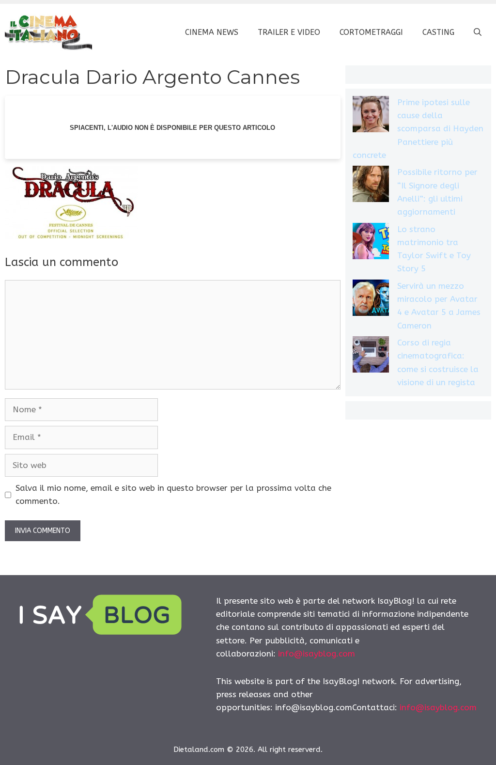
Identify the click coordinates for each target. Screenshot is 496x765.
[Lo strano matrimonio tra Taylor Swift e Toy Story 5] (371, 243)
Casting (438, 32)
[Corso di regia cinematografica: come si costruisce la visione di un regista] (371, 356)
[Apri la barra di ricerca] (477, 32)
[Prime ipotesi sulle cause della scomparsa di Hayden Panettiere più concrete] (371, 116)
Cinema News (211, 32)
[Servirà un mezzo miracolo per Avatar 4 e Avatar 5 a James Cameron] (371, 300)
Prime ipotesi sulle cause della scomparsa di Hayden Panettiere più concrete (418, 128)
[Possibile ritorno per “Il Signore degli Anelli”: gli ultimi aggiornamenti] (371, 186)
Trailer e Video (289, 32)
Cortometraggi (371, 32)
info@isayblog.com (316, 653)
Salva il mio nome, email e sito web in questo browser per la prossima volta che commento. (173, 494)
